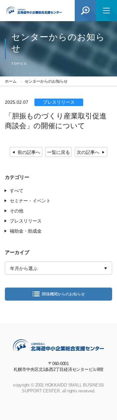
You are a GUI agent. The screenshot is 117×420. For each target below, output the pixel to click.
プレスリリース (26, 221)
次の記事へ (88, 152)
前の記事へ (29, 152)
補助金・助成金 (26, 231)
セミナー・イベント (30, 200)
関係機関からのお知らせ (63, 294)
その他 (16, 210)
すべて (16, 190)
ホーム (11, 81)
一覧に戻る (58, 152)
